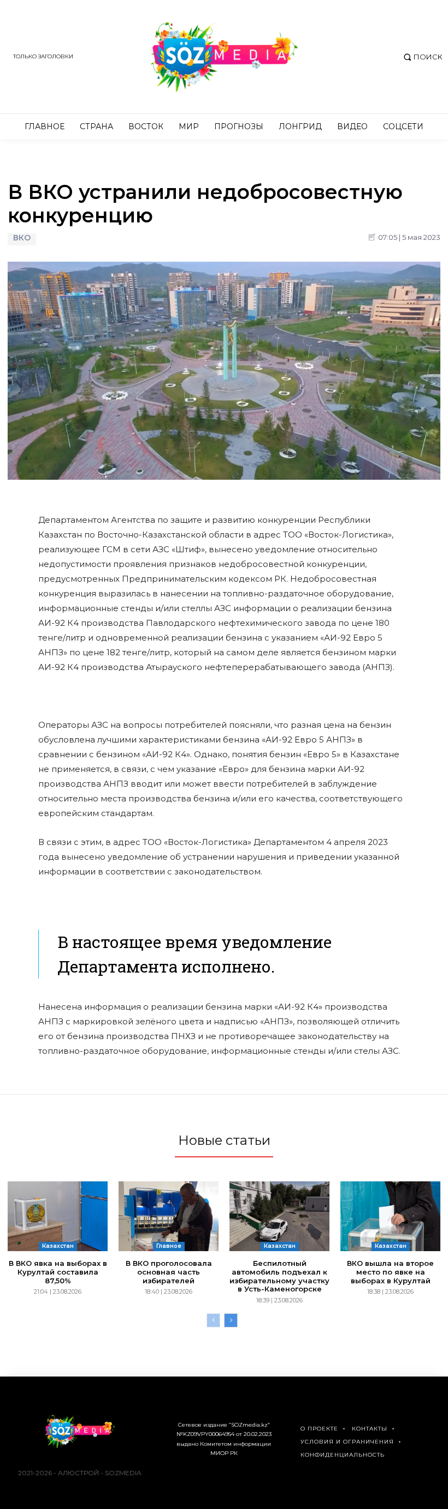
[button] (421, 57)
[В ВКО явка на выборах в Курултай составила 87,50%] (58, 1216)
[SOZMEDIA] (224, 57)
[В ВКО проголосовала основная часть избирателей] (169, 1216)
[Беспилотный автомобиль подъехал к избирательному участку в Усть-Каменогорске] (279, 1216)
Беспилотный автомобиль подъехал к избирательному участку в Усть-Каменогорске (279, 1276)
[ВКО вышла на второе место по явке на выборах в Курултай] (390, 1216)
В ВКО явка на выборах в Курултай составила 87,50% (58, 1271)
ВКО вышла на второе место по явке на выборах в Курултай (390, 1271)
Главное (168, 1246)
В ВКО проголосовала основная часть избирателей (169, 1271)
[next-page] (231, 1320)
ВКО (22, 238)
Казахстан (58, 1246)
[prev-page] (213, 1320)
